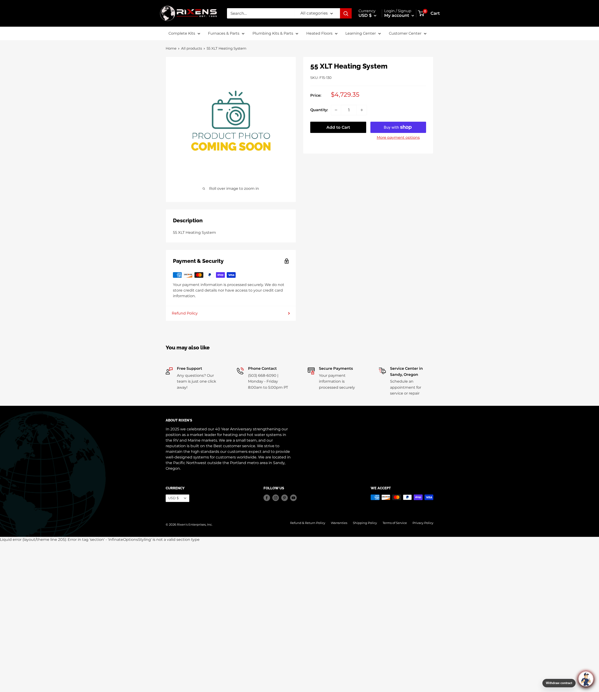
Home (171, 48)
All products (191, 48)
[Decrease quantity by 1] (336, 110)
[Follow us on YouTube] (293, 497)
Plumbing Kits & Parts (272, 33)
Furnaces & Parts (223, 33)
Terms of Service (395, 523)
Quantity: (319, 110)
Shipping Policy (365, 523)
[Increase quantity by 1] (362, 110)
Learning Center (360, 33)
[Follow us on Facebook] (266, 497)
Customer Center (405, 33)
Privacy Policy (423, 523)
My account (397, 15)
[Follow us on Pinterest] (284, 497)
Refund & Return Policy (307, 523)
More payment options (398, 137)
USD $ (173, 498)
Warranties (339, 523)
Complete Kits (181, 33)
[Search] (346, 13)
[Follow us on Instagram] (275, 497)
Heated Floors (319, 33)
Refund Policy (185, 313)
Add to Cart (338, 127)
